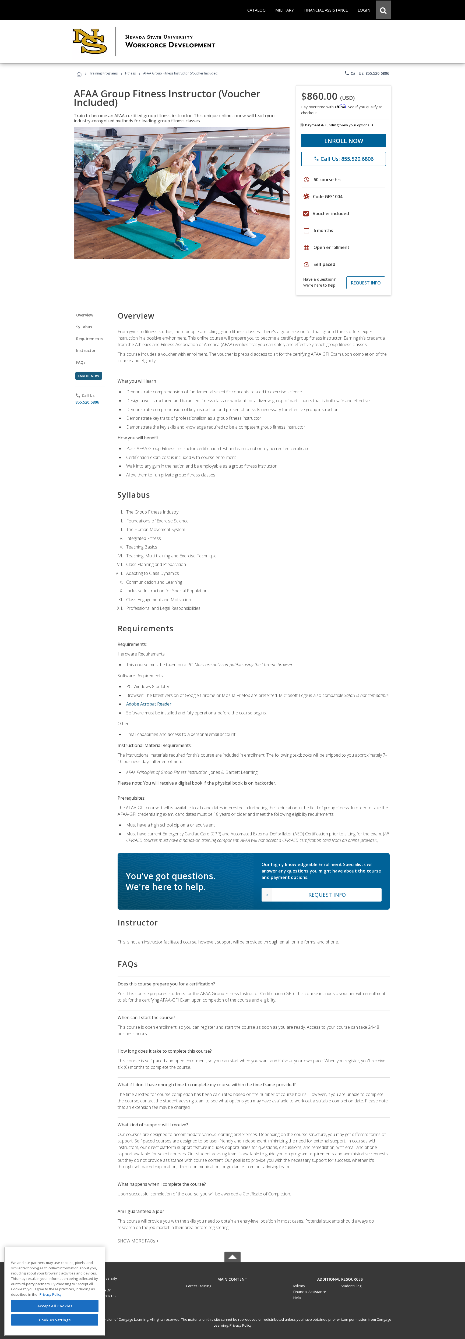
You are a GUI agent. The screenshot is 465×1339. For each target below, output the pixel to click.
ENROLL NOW (343, 141)
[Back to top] (232, 1278)
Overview (84, 315)
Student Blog (351, 1285)
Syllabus (84, 326)
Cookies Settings (55, 1319)
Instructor (86, 350)
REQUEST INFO (366, 283)
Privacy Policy (241, 1325)
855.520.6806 (87, 402)
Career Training (198, 1285)
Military (299, 1285)
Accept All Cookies (54, 1306)
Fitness (130, 73)
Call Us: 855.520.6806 (366, 73)
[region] (54, 1291)
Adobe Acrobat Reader (148, 704)
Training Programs (103, 73)
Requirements (89, 338)
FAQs (81, 362)
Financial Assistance (309, 1291)
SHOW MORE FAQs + (138, 1241)
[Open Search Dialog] (383, 10)
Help (297, 1297)
